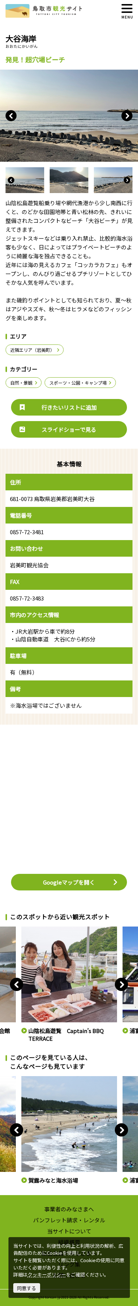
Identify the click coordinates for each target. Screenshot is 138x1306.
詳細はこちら (34, 1079)
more (26, 929)
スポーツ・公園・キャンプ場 (78, 382)
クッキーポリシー (47, 1274)
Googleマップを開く (69, 882)
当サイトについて (69, 1231)
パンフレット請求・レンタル (69, 1220)
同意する (26, 1288)
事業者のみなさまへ (69, 1209)
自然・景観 (21, 382)
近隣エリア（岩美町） (32, 350)
